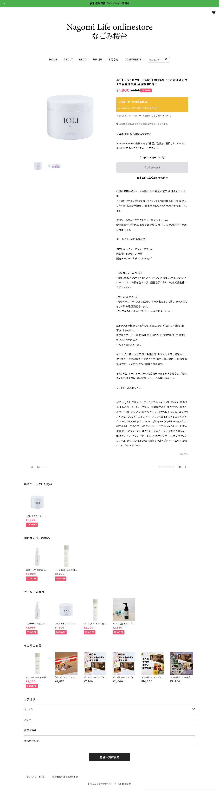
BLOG (83, 59)
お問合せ (113, 59)
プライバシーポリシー (37, 777)
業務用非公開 (31, 740)
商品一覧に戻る (109, 757)
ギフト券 (28, 709)
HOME (53, 59)
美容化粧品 (30, 730)
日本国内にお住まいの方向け (152, 177)
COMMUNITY (133, 59)
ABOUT (68, 59)
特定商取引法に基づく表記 (65, 777)
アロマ (27, 719)
